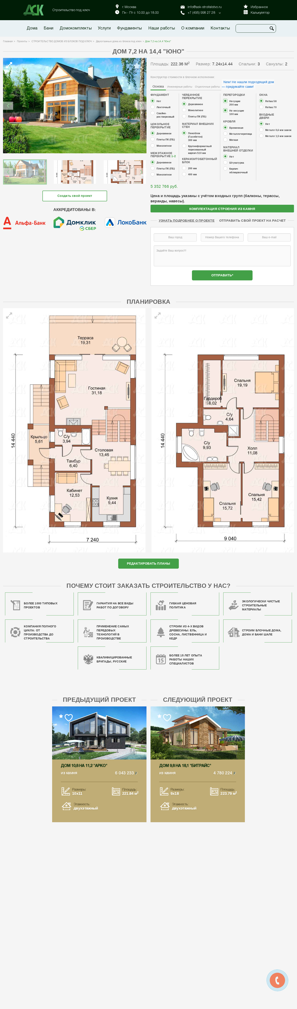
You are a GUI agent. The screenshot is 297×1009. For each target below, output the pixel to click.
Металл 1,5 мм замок (278, 136)
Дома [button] (32, 28)
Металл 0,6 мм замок (278, 130)
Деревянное (164, 133)
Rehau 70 (271, 107)
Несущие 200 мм (234, 103)
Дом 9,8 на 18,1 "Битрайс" (185, 766)
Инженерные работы (179, 86)
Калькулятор (260, 12)
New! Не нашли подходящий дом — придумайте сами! (248, 84)
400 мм (192, 174)
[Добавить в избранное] (136, 66)
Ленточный (163, 107)
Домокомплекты (76, 28)
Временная (236, 128)
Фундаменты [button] (129, 28)
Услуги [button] (104, 28)
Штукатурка (236, 163)
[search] (272, 28)
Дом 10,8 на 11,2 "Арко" (84, 766)
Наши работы (161, 28)
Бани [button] (48, 28)
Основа (158, 86)
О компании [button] (192, 28)
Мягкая (233, 140)
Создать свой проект (74, 195)
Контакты (220, 28)
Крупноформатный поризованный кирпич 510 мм (200, 150)
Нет (159, 101)
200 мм (192, 168)
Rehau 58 (271, 101)
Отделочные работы (207, 86)
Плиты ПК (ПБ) (166, 139)
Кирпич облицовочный (238, 170)
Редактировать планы (148, 563)
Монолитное (164, 146)
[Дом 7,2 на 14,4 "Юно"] (74, 105)
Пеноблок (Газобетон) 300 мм (195, 137)
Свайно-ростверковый (165, 115)
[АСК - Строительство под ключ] (35, 10)
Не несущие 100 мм (236, 112)
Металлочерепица (240, 134)
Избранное (259, 7)
